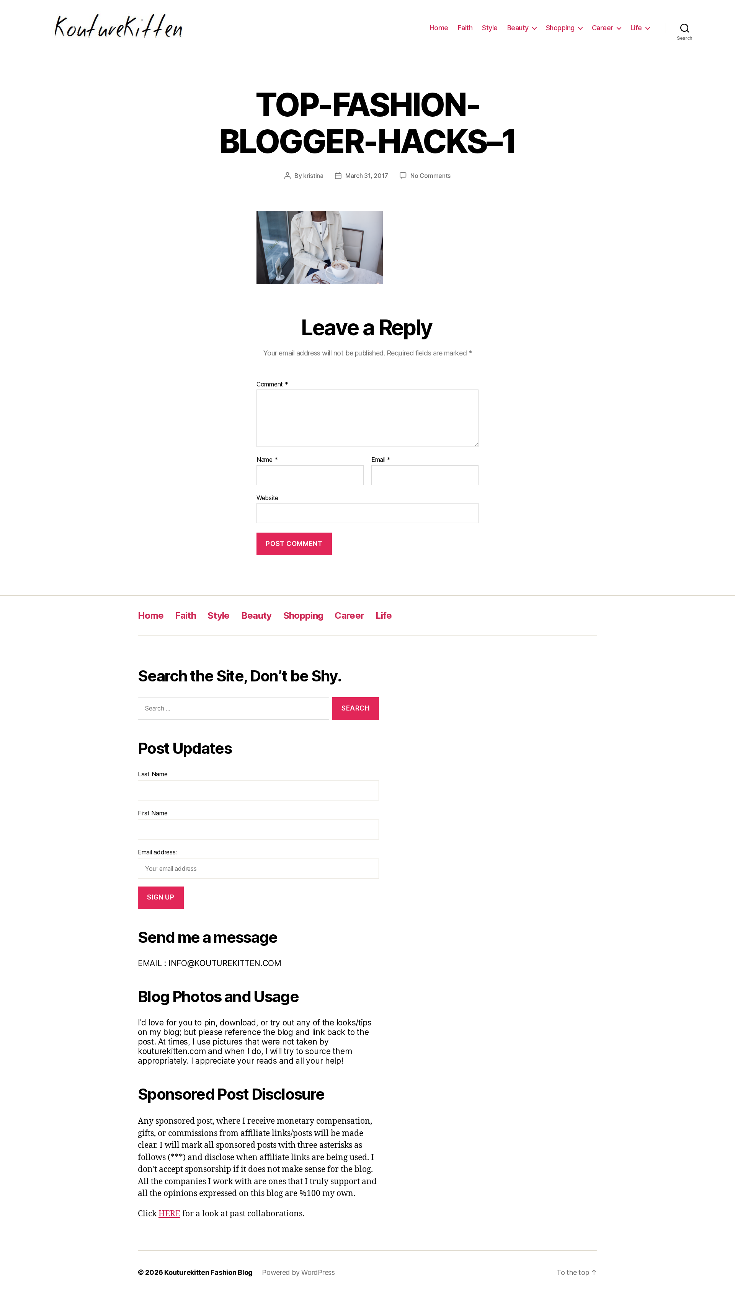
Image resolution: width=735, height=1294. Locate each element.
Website (267, 497)
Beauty (518, 28)
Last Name (153, 774)
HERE (169, 1214)
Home (439, 28)
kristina (313, 175)
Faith (465, 28)
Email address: (157, 852)
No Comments (430, 175)
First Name (152, 813)
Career (602, 28)
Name (267, 459)
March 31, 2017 (366, 175)
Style (490, 28)
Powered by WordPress (298, 1272)
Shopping (560, 28)
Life (636, 28)
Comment (272, 384)
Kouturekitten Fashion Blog (208, 1272)
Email (380, 459)
